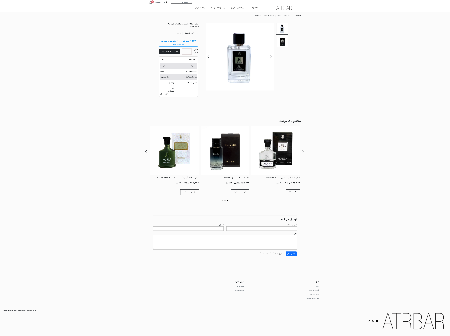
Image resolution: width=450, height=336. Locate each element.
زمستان (171, 82)
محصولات (254, 7)
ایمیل (221, 225)
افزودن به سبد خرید (170, 51)
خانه (317, 286)
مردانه (162, 65)
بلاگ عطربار (200, 7)
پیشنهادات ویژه (218, 7)
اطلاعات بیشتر (293, 192)
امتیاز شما (279, 254)
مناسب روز (164, 77)
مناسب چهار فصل (167, 93)
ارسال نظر (291, 253)
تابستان (171, 91)
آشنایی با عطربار (314, 290)
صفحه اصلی (297, 16)
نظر (295, 234)
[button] (208, 56)
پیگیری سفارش (314, 294)
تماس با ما (240, 286)
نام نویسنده (292, 225)
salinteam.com (8, 310)
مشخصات (191, 59)
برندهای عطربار (237, 7)
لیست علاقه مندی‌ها (312, 298)
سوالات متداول (239, 290)
